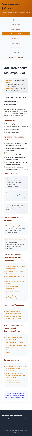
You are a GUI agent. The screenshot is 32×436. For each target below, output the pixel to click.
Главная (4, 12)
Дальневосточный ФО (16, 48)
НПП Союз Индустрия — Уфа (14, 353)
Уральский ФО (16, 38)
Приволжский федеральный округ (16, 12)
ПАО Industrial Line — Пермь (14, 342)
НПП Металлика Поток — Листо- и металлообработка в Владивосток (16, 382)
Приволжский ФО (16, 34)
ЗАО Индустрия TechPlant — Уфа (16, 345)
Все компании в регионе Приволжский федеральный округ (14, 395)
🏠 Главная (16, 20)
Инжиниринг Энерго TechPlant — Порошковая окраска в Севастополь (16, 368)
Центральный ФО (16, 24)
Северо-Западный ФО (16, 29)
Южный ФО (16, 52)
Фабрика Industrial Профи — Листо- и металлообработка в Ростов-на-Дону (15, 375)
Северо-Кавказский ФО (16, 57)
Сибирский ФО (16, 43)
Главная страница (16, 397)
